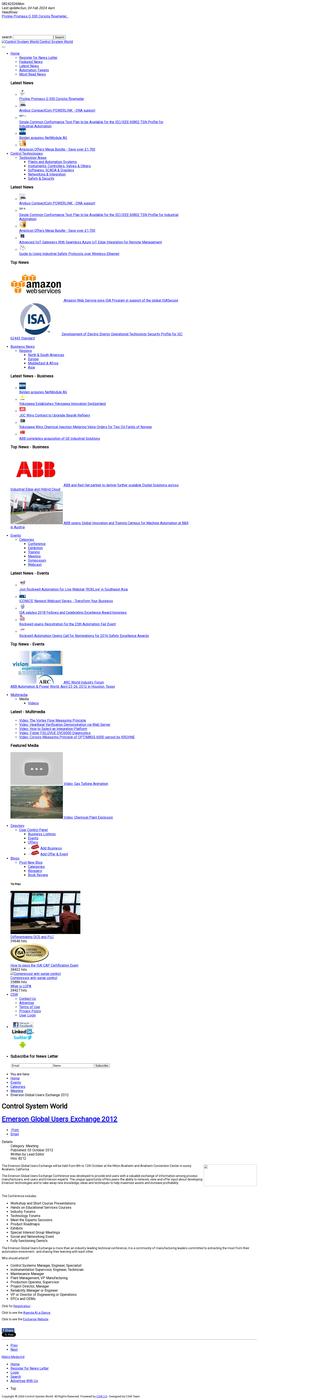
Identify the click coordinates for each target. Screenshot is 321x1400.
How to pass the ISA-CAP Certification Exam (44, 965)
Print (14, 1130)
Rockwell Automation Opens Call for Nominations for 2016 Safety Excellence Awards (84, 636)
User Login (27, 1015)
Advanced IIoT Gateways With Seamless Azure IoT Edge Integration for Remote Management (90, 242)
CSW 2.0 (101, 1396)
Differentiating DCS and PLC (32, 937)
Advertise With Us (24, 1381)
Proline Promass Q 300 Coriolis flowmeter (51, 99)
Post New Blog (30, 862)
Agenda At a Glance (36, 1312)
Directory (17, 826)
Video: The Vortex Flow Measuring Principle (52, 720)
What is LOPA (20, 986)
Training (34, 552)
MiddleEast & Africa (43, 363)
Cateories (26, 540)
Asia (31, 367)
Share (8, 1330)
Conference (37, 544)
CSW (14, 994)
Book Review (38, 875)
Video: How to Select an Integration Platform (53, 729)
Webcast (34, 565)
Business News (22, 347)
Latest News (29, 66)
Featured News (31, 62)
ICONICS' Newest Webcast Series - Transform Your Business (66, 601)
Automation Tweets (34, 70)
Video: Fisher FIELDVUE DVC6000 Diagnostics (55, 733)
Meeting (34, 556)
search (7, 37)
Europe (33, 359)
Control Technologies (26, 153)
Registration (22, 1306)
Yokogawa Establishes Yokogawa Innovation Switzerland (62, 404)
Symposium (37, 560)
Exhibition (35, 548)
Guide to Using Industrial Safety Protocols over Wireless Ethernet (69, 254)
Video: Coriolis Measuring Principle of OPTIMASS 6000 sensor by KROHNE (77, 737)
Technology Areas (33, 158)
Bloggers (35, 871)
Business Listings (42, 834)
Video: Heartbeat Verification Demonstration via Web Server (64, 725)
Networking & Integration (47, 174)
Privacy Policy (30, 1011)
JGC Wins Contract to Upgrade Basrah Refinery (54, 415)
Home (15, 53)
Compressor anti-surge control (33, 978)
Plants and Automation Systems (52, 162)
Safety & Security (41, 178)
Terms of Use (29, 1007)
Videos (33, 703)
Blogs (14, 858)
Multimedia (19, 695)
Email (14, 1134)
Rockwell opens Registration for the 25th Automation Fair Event (67, 624)
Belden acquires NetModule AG (43, 138)
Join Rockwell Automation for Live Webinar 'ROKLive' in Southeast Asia (73, 589)
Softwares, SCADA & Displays (51, 170)
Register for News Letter (38, 58)
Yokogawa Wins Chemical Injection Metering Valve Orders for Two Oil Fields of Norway (85, 427)
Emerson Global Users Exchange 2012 (59, 1119)
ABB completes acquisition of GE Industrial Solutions (59, 438)
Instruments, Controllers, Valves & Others (59, 166)
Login (14, 1372)
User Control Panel (33, 830)
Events (15, 535)
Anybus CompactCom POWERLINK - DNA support (57, 110)
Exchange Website (35, 1319)
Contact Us (27, 999)
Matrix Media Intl (13, 1357)
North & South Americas (46, 355)
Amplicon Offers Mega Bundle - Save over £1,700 (57, 149)
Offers (33, 842)
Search (15, 1377)
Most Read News (32, 74)
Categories (36, 867)
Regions (25, 351)
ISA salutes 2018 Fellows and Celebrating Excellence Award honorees (73, 612)
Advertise (26, 1003)
